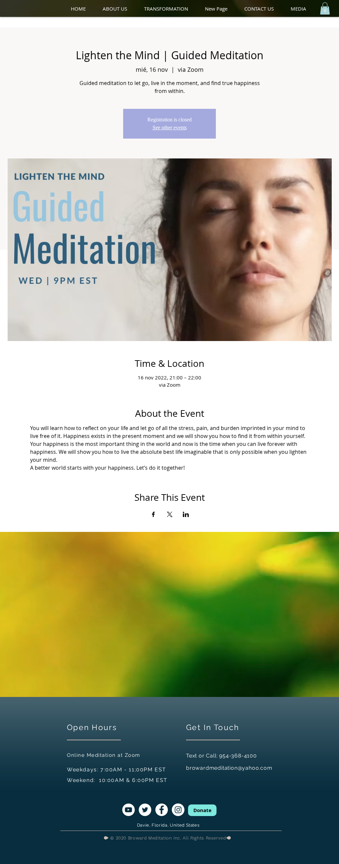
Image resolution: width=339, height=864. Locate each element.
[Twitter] (145, 809)
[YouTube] (128, 809)
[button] (120, 9)
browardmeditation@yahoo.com (229, 768)
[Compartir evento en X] (170, 514)
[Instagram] (178, 809)
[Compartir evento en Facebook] (153, 514)
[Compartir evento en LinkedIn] (186, 514)
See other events (170, 127)
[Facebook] (161, 809)
